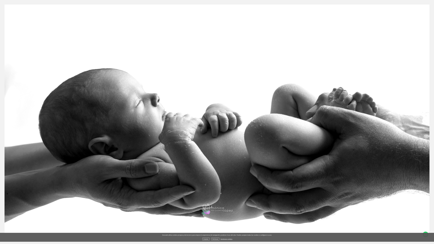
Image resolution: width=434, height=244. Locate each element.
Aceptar (205, 239)
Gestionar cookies (226, 239)
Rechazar (215, 239)
